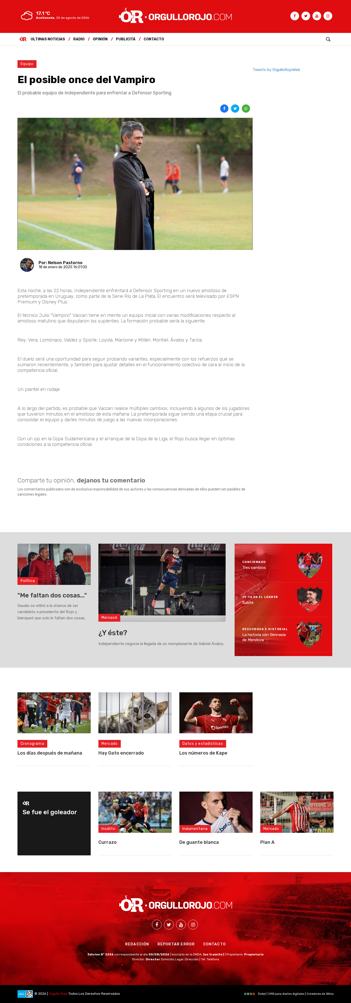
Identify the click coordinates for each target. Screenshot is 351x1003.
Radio (79, 39)
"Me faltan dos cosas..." (52, 595)
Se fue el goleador (50, 812)
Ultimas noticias (48, 39)
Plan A (267, 842)
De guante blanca (199, 842)
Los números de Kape (203, 753)
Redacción (137, 944)
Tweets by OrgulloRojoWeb (276, 69)
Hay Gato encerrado (121, 753)
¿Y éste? (112, 633)
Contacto (154, 39)
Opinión (100, 39)
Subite (248, 602)
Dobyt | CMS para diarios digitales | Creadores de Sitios (295, 994)
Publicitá (125, 39)
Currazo (107, 842)
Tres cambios (254, 567)
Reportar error (176, 944)
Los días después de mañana (49, 753)
